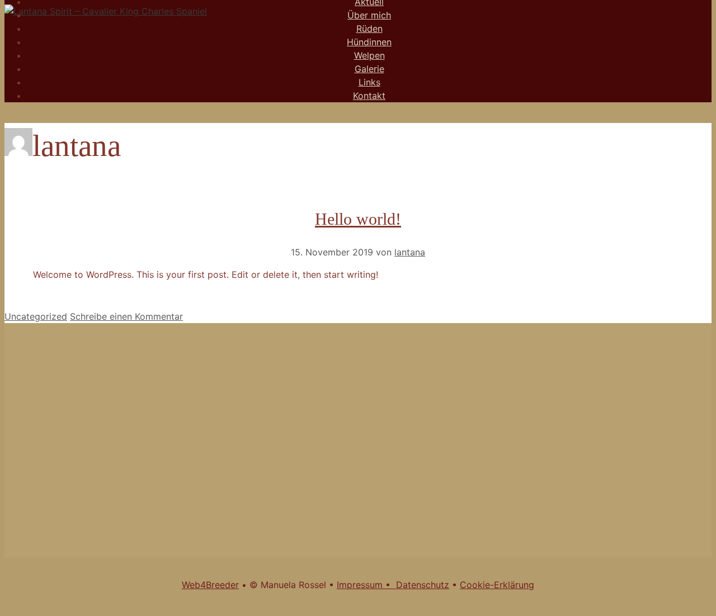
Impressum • (366, 584)
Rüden (369, 28)
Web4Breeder (210, 584)
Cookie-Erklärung (497, 584)
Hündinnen (369, 42)
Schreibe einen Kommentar (126, 316)
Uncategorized (35, 316)
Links (369, 82)
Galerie (369, 68)
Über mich (369, 15)
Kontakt (369, 95)
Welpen (369, 55)
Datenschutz (422, 584)
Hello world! (358, 219)
